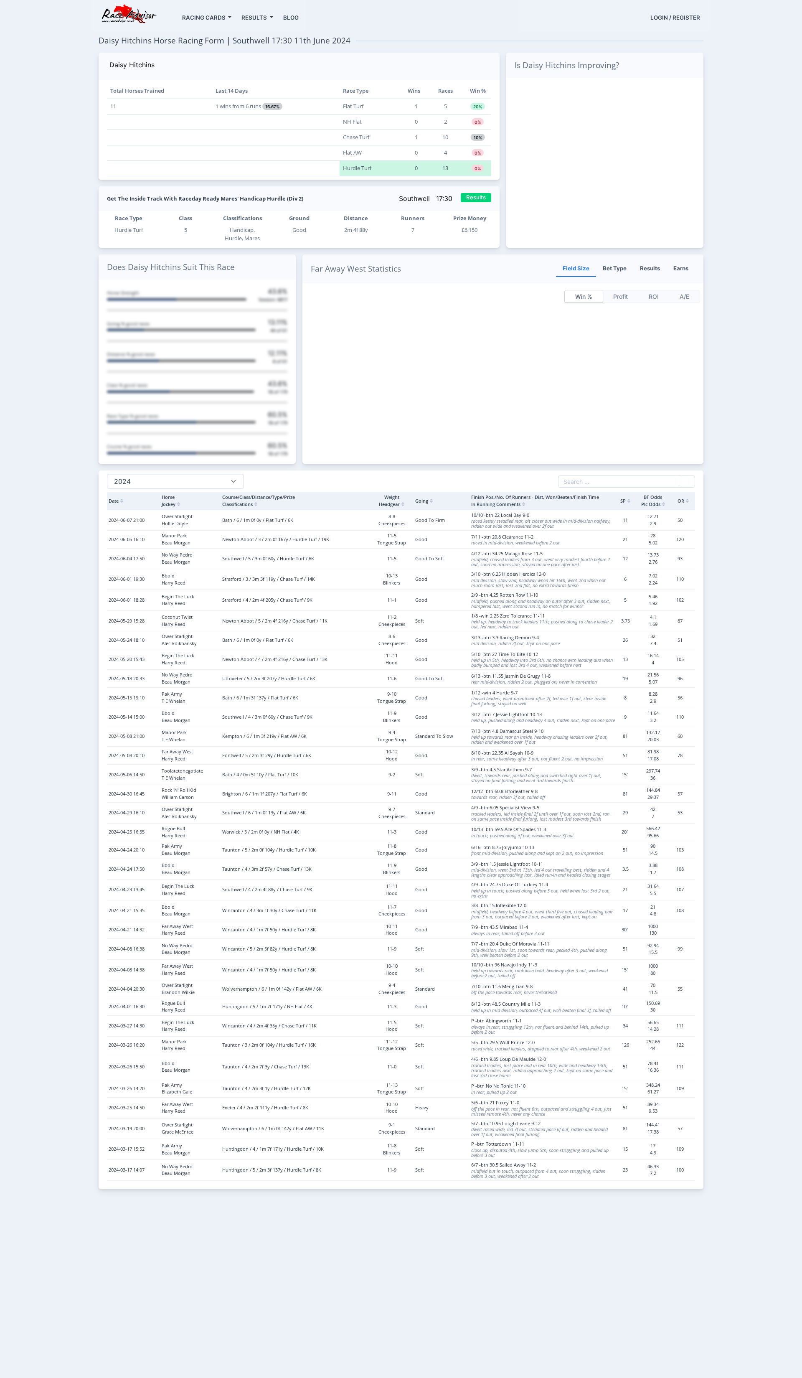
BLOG (291, 17)
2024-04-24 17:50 (127, 869)
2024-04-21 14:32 (127, 929)
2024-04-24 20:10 (127, 850)
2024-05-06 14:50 (127, 774)
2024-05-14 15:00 (127, 717)
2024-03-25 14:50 (127, 1107)
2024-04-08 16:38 (127, 949)
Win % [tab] (583, 296)
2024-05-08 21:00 (127, 736)
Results (476, 197)
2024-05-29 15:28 (127, 621)
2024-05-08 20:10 (127, 755)
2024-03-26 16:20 (127, 1045)
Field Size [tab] (576, 268)
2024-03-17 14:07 (127, 1170)
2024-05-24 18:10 (127, 640)
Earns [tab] (680, 268)
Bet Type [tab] (615, 268)
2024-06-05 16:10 (127, 539)
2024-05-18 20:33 (127, 678)
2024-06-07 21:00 (127, 520)
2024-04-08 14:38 (127, 969)
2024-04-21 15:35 (127, 910)
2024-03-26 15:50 (127, 1066)
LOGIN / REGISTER (675, 17)
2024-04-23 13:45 (127, 889)
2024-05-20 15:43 (127, 659)
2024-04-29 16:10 (127, 812)
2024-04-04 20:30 (127, 989)
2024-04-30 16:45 (127, 794)
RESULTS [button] (254, 17)
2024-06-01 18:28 (127, 600)
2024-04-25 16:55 (127, 832)
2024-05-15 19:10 (127, 697)
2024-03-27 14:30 (127, 1025)
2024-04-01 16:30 (127, 1006)
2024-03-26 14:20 (127, 1088)
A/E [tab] (684, 296)
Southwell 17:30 (426, 198)
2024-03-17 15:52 (127, 1149)
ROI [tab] (654, 296)
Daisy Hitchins (132, 65)
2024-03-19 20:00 (127, 1128)
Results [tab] (650, 268)
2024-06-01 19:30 (127, 579)
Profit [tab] (620, 296)
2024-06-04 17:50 (127, 558)
